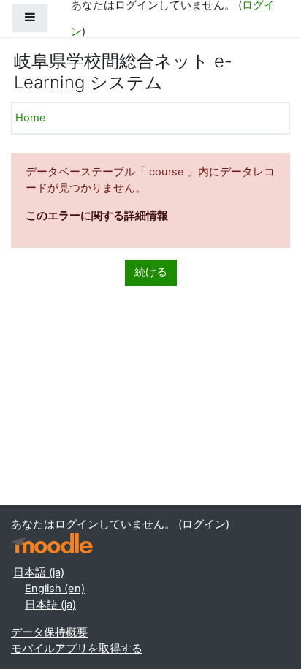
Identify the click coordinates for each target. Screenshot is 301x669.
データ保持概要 (49, 632)
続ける (150, 272)
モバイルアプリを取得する (76, 648)
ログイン (204, 524)
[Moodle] (52, 543)
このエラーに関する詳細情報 (97, 215)
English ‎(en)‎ (55, 588)
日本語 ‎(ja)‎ (38, 572)
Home (30, 117)
